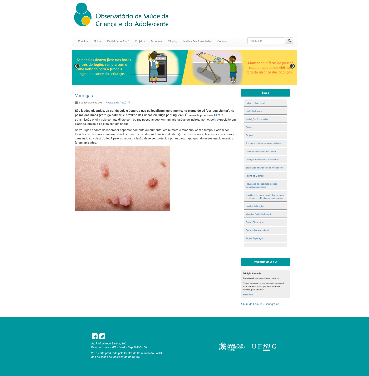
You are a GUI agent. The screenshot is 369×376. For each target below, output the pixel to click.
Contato (222, 41)
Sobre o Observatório (256, 102)
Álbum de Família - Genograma (260, 304)
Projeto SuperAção (254, 238)
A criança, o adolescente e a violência (263, 143)
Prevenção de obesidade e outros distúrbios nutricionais (261, 185)
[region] (184, 67)
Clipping (173, 41)
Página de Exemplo (255, 175)
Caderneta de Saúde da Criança (261, 151)
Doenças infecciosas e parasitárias (262, 159)
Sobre (97, 41)
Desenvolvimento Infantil (257, 230)
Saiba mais (248, 294)
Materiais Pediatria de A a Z (258, 214)
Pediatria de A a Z (118, 41)
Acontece (156, 41)
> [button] (292, 66)
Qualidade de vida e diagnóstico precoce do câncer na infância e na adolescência (265, 196)
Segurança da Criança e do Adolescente (264, 167)
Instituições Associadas (197, 41)
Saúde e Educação (254, 206)
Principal (83, 41)
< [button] (77, 66)
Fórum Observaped (255, 222)
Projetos (140, 41)
